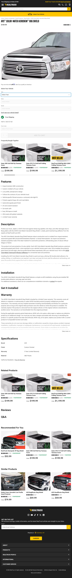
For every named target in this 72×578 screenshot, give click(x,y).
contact (52, 281)
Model (2, 105)
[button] (36, 545)
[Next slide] (70, 175)
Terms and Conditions (36, 572)
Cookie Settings (62, 570)
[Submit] (69, 527)
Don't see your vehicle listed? (10, 112)
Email (3, 523)
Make (2, 98)
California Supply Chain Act (50, 570)
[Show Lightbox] (36, 53)
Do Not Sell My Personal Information (34, 570)
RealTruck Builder (66, 1)
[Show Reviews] (67, 24)
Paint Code (3, 126)
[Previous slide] (2, 175)
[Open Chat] (59, 5)
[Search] (69, 9)
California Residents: (13, 360)
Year (2, 92)
